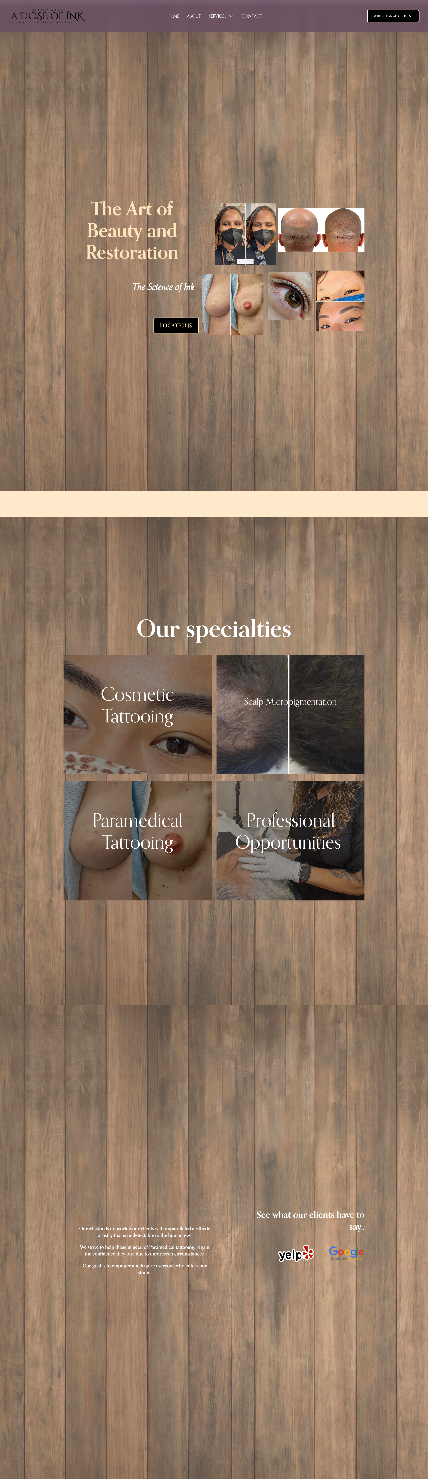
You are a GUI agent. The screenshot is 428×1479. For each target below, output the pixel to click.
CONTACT (251, 16)
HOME (172, 16)
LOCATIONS (176, 325)
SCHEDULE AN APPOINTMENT (393, 16)
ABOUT (194, 16)
